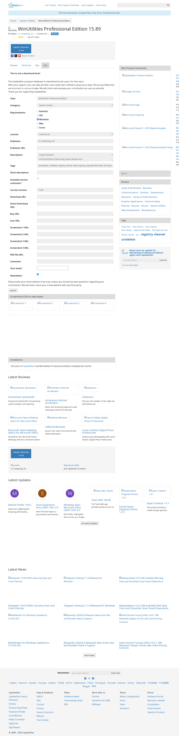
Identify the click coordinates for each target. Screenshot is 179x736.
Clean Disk (125, 226)
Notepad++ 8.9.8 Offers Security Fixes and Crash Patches (31, 607)
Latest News (101, 5)
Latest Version (21, 49)
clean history (137, 226)
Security (135, 205)
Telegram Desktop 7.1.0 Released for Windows (89, 605)
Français (42, 682)
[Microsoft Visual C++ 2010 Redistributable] (144, 127)
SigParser (13, 723)
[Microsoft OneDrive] (133, 114)
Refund (40, 716)
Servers (145, 205)
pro (137, 234)
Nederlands (80, 682)
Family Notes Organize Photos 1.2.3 (128, 509)
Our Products (50, 5)
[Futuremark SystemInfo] (23, 387)
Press (122, 700)
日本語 (61, 682)
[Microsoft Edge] (131, 104)
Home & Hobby (152, 201)
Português (100, 682)
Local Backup (15, 715)
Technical (26, 65)
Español (33, 682)
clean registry (151, 226)
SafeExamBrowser (55, 426)
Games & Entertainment (145, 197)
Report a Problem (28, 56)
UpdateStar (28, 366)
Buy (37, 65)
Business (147, 188)
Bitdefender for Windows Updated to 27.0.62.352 (28, 644)
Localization (153, 704)
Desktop (144, 192)
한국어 (69, 682)
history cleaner (127, 234)
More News (89, 655)
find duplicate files (160, 230)
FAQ (39, 700)
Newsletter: (64, 672)
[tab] (14, 65)
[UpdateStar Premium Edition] (138, 75)
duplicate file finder (142, 230)
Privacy (40, 708)
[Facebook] (12, 56)
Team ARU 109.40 (101, 500)
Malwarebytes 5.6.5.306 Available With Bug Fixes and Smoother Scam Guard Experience (143, 607)
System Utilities (158, 205)
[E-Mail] (19, 56)
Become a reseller (156, 700)
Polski (90, 682)
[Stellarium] (90, 387)
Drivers (12, 703)
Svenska (121, 682)
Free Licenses (154, 708)
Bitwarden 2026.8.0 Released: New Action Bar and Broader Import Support (89, 644)
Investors (124, 708)
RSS (66, 704)
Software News (71, 696)
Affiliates (96, 704)
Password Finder (17, 711)
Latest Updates (87, 5)
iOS (41, 115)
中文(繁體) (164, 682)
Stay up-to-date (71, 465)
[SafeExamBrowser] (57, 417)
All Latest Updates (89, 523)
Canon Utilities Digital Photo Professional (98, 431)
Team (122, 704)
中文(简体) (152, 682)
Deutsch (23, 682)
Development (157, 192)
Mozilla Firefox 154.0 (19, 504)
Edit (45, 65)
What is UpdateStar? (130, 696)
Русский (111, 682)
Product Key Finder (18, 707)
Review (13, 65)
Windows (44, 119)
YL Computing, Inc (25, 33)
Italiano (52, 682)
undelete (128, 239)
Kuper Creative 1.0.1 (158, 503)
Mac (41, 123)
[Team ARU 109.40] (103, 490)
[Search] (168, 5)
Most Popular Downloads (68, 5)
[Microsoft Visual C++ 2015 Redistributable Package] (148, 147)
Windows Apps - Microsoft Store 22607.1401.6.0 (73, 507)
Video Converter (17, 719)
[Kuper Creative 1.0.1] (159, 492)
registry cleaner (153, 234)
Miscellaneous (149, 210)
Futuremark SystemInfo (21, 397)
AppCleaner (14, 727)
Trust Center (43, 720)
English (13, 682)
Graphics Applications (132, 201)
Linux (42, 127)
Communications (129, 192)
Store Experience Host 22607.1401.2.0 (47, 506)
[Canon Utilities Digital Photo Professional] (98, 419)
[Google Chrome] (131, 91)
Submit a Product (156, 712)
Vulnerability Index (73, 700)
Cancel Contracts (45, 712)
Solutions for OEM (101, 700)
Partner (96, 696)
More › (124, 173)
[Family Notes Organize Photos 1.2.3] (131, 494)
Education (126, 197)
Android (43, 111)
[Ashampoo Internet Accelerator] (61, 389)
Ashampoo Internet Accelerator (56, 401)
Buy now (15, 465)
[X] (16, 56)
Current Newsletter (130, 265)
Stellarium (88, 397)
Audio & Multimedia (131, 188)
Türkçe (130, 682)
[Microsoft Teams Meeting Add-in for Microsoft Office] (24, 419)
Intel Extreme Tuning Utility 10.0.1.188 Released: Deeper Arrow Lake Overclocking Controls (143, 645)
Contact (40, 704)
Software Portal (155, 696)
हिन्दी (94, 686)
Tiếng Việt (141, 682)
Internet (125, 205)
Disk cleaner (126, 230)
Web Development (130, 210)
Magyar (86, 686)
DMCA (40, 696)
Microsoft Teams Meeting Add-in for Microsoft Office (23, 431)
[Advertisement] (61, 336)
